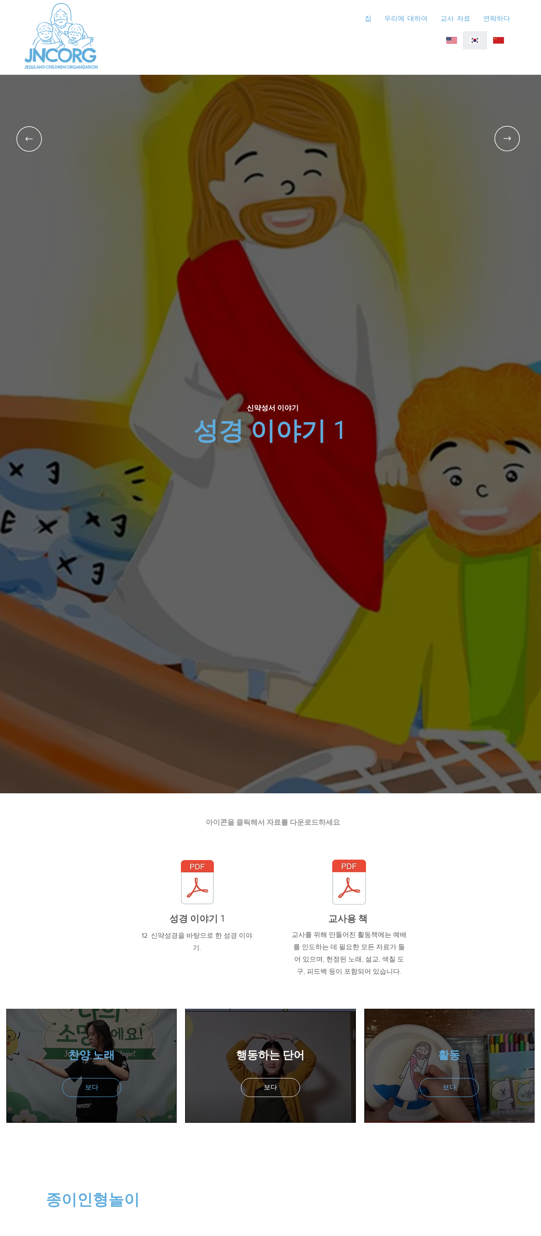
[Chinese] (498, 40)
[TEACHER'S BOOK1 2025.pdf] (349, 883)
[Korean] (474, 40)
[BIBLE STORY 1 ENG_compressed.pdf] (197, 883)
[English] (451, 40)
